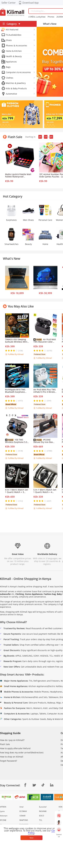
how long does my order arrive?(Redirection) (21, 752)
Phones (51, 16)
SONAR (22, 815)
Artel (21, 807)
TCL (40, 820)
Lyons (2, 811)
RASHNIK (42, 811)
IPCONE (3, 820)
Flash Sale (5, 744)
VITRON (3, 807)
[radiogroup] (11, 351)
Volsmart (3, 815)
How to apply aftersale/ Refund (15, 748)
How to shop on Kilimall (11, 756)
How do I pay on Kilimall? (12, 740)
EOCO (41, 815)
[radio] (6, 351)
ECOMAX (23, 811)
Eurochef (42, 807)
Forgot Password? (8, 760)
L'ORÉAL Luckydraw (36, 16)
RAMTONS (23, 820)
